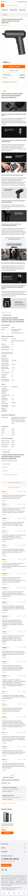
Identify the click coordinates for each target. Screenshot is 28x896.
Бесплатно (22, 75)
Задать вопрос (6, 865)
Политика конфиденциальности (8, 889)
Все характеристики (5, 312)
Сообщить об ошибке (6, 449)
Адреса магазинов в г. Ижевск (8, 861)
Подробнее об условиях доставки (8, 803)
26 (8, 25)
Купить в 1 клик (14, 70)
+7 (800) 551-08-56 (23, 1)
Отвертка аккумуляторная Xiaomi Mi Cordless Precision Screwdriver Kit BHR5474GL (7, 824)
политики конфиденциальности (14, 487)
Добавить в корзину (14, 66)
